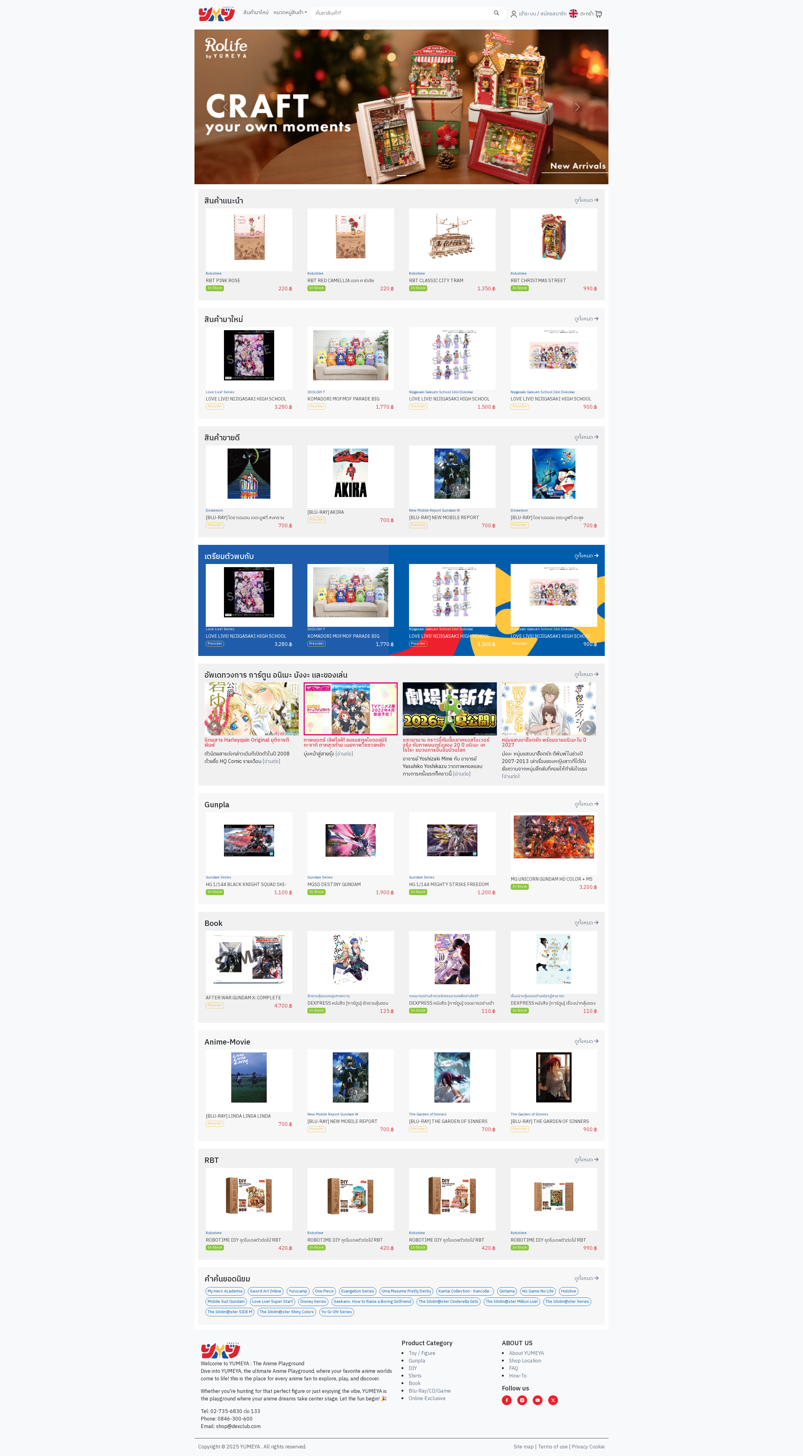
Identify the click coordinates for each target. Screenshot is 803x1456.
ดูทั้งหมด (584, 200)
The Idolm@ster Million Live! (512, 1301)
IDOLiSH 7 (316, 392)
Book (415, 1383)
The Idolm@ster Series (567, 1301)
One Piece (324, 1291)
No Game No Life (538, 1291)
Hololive (568, 1291)
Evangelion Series (357, 1291)
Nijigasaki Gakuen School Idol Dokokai (441, 392)
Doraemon (214, 510)
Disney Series (313, 1301)
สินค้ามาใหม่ (256, 12)
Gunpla (417, 1361)
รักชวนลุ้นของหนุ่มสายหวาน (328, 996)
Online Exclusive (427, 1398)
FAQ (513, 1368)
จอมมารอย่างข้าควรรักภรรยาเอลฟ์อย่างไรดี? (443, 996)
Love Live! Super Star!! (272, 1301)
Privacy (580, 1447)
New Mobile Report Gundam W (434, 510)
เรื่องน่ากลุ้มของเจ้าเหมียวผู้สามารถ (537, 996)
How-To (518, 1376)
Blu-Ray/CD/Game (430, 1391)
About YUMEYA (526, 1353)
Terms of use (553, 1447)
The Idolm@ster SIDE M (230, 1312)
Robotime (214, 274)
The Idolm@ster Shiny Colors (287, 1312)
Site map (524, 1447)
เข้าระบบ (527, 14)
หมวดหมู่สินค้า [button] (288, 12)
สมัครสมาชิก (552, 14)
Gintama (507, 1291)
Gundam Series (218, 877)
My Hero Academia (225, 1291)
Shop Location (525, 1361)
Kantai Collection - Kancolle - (465, 1291)
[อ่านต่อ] (271, 761)
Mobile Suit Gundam (226, 1301)
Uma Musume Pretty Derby (406, 1291)
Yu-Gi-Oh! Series (337, 1312)
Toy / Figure (422, 1353)
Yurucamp (298, 1291)
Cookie (597, 1447)
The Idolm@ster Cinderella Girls (448, 1301)
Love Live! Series (220, 392)
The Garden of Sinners (428, 1114)
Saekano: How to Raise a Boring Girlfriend (372, 1301)
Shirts (415, 1376)
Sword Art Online (265, 1291)
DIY (413, 1368)
